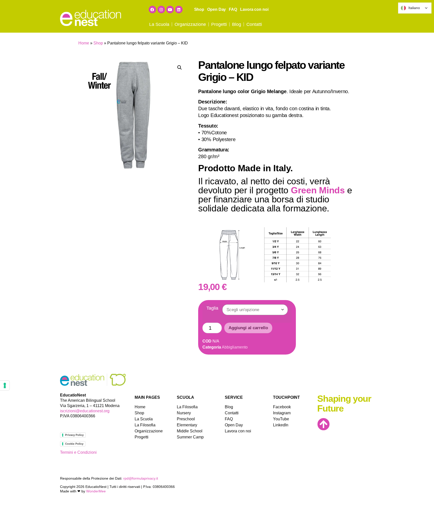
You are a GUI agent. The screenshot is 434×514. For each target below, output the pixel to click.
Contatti (254, 24)
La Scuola (159, 24)
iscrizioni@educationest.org (85, 411)
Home (83, 43)
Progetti (219, 24)
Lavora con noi (254, 9)
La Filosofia (145, 425)
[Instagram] (161, 9)
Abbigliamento (235, 347)
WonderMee (96, 491)
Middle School (189, 431)
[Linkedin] (179, 9)
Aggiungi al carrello (248, 327)
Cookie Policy (74, 443)
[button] (179, 67)
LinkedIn (280, 425)
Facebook (280, 407)
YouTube (280, 419)
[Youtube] (170, 9)
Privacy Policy (74, 435)
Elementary (187, 425)
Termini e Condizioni (78, 452)
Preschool (186, 419)
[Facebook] (152, 9)
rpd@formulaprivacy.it (140, 478)
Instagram (280, 413)
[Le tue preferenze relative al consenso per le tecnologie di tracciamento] (5, 385)
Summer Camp (190, 437)
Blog (236, 24)
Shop (199, 9)
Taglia (212, 308)
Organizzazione (190, 24)
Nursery (184, 413)
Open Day (216, 9)
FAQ (233, 9)
